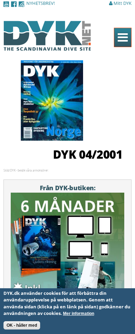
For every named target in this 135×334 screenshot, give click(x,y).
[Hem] (47, 47)
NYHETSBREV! (40, 3)
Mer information (78, 313)
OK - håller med (22, 325)
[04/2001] (52, 137)
